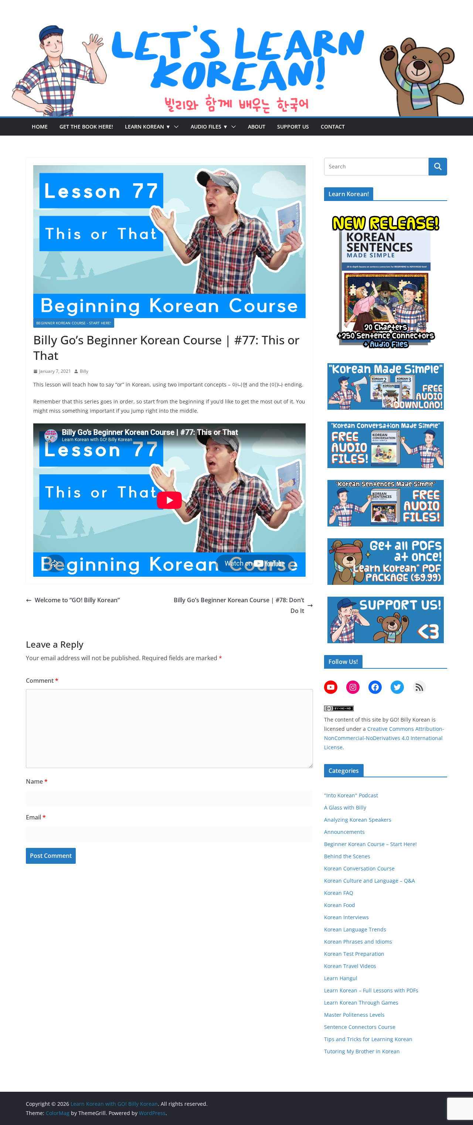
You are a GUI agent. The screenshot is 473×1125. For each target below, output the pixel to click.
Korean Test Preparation (354, 953)
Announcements (344, 831)
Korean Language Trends (355, 929)
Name (37, 781)
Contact (333, 126)
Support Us (293, 126)
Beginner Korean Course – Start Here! (370, 844)
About (256, 126)
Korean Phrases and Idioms (358, 941)
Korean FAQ (338, 892)
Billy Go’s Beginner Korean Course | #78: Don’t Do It (239, 605)
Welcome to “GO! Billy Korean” (77, 600)
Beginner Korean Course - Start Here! (73, 322)
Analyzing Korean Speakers (357, 819)
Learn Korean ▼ (148, 126)
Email (36, 817)
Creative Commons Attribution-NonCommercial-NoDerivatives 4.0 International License (384, 738)
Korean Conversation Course (359, 868)
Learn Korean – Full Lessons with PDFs (371, 990)
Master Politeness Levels (354, 1014)
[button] (175, 127)
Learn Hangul (340, 978)
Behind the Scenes (347, 856)
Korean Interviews (346, 917)
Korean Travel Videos (350, 965)
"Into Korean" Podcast (351, 795)
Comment (42, 680)
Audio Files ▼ (209, 126)
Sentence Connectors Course (359, 1026)
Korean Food (339, 904)
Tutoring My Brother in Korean (362, 1051)
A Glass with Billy (345, 807)
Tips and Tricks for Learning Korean (368, 1039)
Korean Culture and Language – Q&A (369, 880)
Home (40, 126)
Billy (84, 371)
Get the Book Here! (86, 126)
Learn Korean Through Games (361, 1002)
